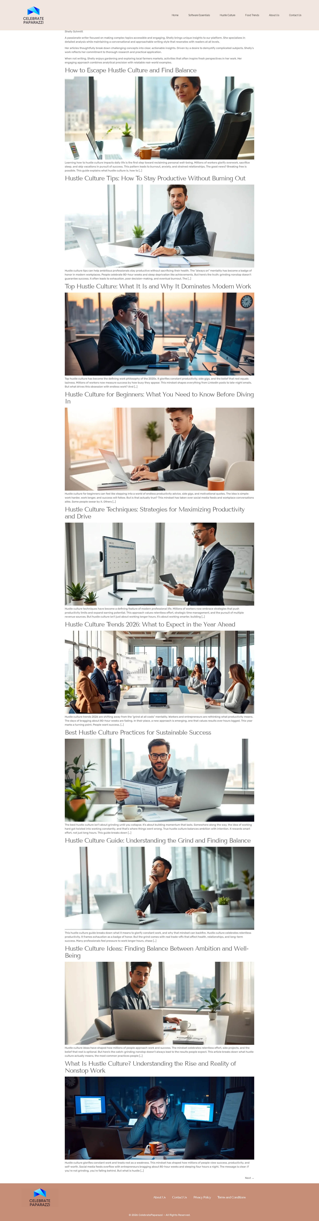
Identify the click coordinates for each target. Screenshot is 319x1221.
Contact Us (295, 15)
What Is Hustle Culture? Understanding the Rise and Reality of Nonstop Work (150, 1067)
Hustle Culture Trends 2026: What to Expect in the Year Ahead (150, 624)
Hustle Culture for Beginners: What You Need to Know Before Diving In (159, 398)
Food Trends (252, 15)
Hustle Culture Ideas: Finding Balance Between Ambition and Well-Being (156, 952)
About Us (274, 15)
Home (175, 15)
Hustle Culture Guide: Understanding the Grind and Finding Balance (158, 840)
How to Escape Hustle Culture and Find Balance (130, 70)
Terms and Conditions (231, 1197)
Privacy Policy (202, 1197)
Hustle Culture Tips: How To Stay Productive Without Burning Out (155, 178)
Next (249, 1178)
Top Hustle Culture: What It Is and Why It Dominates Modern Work (158, 286)
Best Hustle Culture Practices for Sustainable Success (138, 732)
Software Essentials (199, 15)
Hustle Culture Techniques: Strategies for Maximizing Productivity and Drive (154, 513)
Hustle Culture (227, 15)
